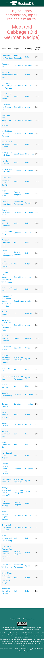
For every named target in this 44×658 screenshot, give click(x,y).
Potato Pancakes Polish (5, 193)
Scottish (28, 313)
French (16, 338)
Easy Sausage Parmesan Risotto (7, 96)
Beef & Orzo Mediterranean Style (7, 74)
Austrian (28, 65)
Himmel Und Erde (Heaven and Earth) (7, 527)
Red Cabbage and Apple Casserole (7, 133)
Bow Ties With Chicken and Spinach (7, 144)
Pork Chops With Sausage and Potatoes (7, 85)
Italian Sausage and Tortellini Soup (7, 538)
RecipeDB (25, 3)
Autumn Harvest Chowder (5, 404)
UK (15, 313)
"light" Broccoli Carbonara (6, 223)
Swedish (28, 301)
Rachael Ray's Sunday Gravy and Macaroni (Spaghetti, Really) (7, 578)
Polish (27, 193)
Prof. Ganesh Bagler (22, 651)
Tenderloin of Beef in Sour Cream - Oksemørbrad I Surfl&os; (7, 301)
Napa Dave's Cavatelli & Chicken (6, 591)
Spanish (28, 203)
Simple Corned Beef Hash (6, 444)
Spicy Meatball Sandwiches (6, 414)
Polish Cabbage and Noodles (7, 503)
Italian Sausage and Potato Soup (7, 263)
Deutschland (18, 65)
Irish (15, 242)
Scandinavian (19, 154)
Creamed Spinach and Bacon (6, 212)
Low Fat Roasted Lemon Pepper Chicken (5, 468)
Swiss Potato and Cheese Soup (6, 107)
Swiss (27, 107)
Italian (16, 75)
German (28, 85)
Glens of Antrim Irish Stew (6, 433)
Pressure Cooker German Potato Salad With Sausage (7, 277)
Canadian (17, 133)
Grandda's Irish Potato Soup (6, 242)
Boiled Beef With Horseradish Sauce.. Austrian (6, 120)
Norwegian (29, 154)
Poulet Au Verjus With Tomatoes (6, 338)
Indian (27, 57)
